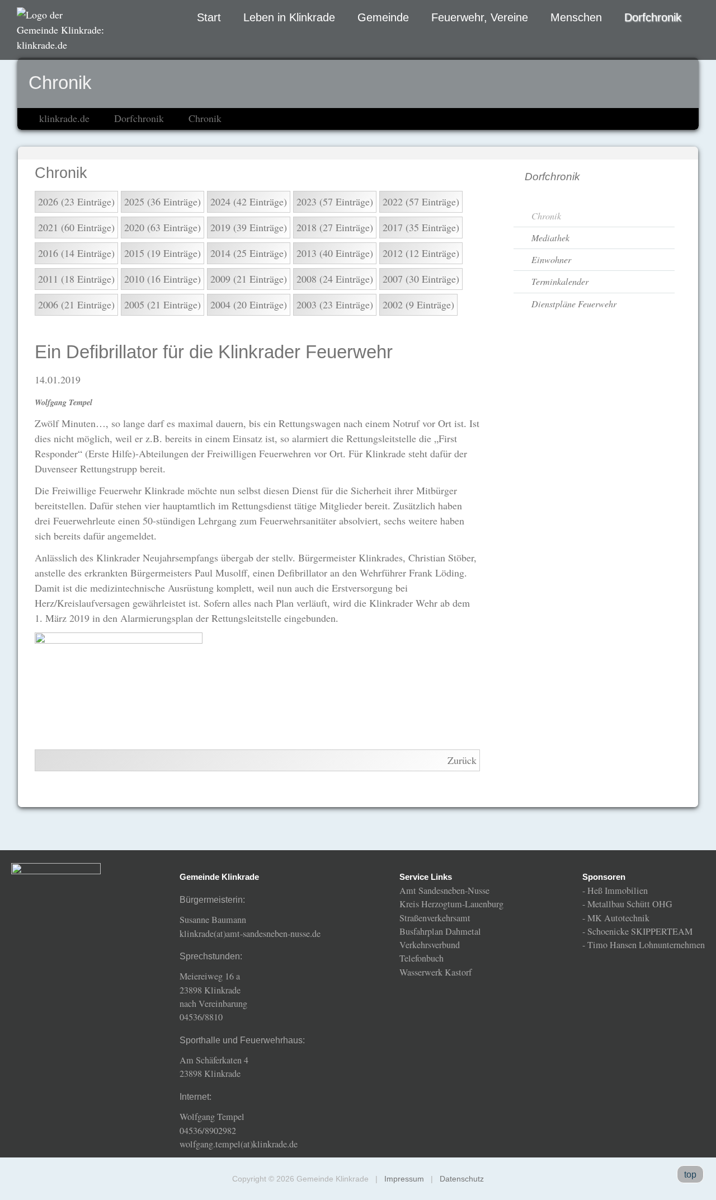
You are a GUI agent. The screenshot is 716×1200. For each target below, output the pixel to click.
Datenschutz (462, 1178)
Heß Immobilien (617, 890)
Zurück (462, 760)
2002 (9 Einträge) (418, 304)
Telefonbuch (421, 958)
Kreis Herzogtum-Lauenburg (451, 904)
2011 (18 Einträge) (76, 278)
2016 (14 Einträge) (76, 253)
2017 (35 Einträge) (421, 227)
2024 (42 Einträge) (248, 201)
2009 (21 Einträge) (248, 278)
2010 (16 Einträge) (162, 278)
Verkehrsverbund (429, 945)
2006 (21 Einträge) (76, 304)
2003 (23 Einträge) (334, 304)
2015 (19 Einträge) (162, 253)
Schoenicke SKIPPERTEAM (640, 931)
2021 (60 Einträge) (76, 227)
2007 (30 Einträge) (421, 278)
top (690, 1174)
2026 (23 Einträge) (76, 201)
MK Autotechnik (618, 918)
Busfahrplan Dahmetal (440, 931)
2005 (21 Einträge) (162, 304)
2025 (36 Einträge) (162, 201)
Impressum (404, 1178)
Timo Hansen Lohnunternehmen (646, 945)
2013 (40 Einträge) (334, 253)
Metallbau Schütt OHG (629, 904)
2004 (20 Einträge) (248, 304)
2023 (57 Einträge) (334, 201)
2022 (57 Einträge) (421, 201)
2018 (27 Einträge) (334, 227)
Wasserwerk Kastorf (435, 972)
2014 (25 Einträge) (248, 253)
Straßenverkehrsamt (434, 918)
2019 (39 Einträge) (248, 227)
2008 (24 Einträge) (334, 278)
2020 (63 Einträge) (162, 227)
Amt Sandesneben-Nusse (444, 890)
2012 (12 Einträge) (421, 253)
